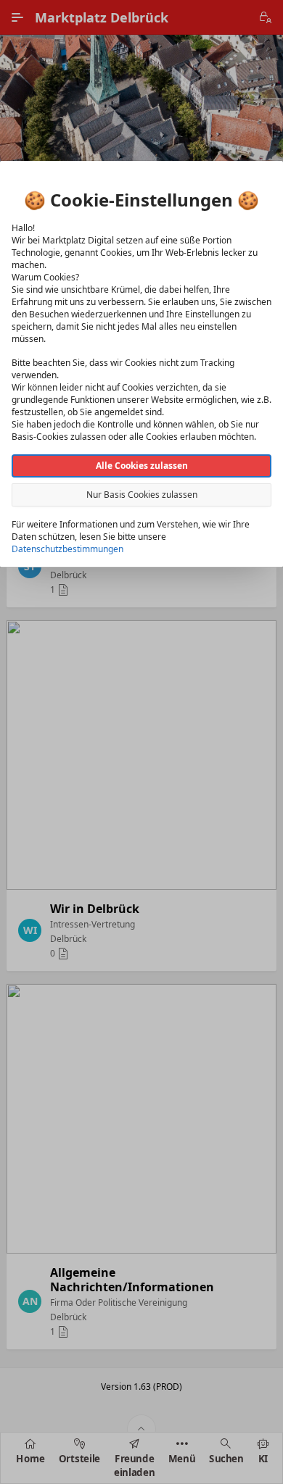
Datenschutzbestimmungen (67, 549)
